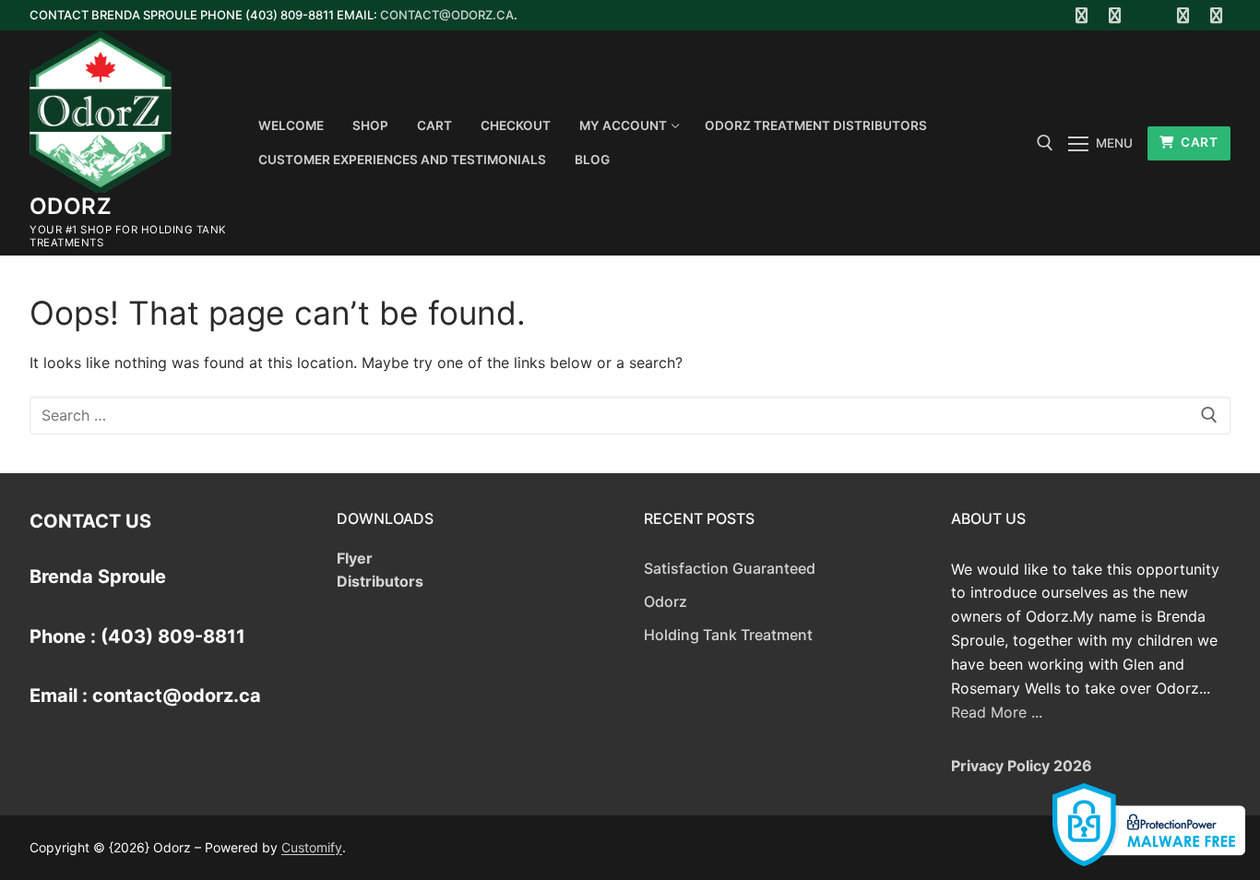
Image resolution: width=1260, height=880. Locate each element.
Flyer (355, 558)
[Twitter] (1115, 15)
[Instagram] (1183, 15)
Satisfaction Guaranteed (729, 568)
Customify (311, 847)
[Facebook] (1081, 15)
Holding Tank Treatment (728, 634)
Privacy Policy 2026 (1021, 765)
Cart (1198, 142)
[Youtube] (1149, 15)
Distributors (380, 581)
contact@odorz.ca (447, 14)
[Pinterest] (1216, 15)
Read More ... (996, 712)
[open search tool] (1045, 143)
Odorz (71, 206)
